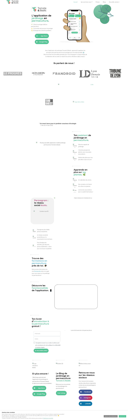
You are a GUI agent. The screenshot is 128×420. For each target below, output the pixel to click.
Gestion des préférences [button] (111, 416)
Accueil (75, 2)
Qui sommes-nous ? (86, 2)
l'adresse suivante (48, 418)
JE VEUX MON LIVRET (41, 350)
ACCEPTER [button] (122, 416)
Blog (104, 2)
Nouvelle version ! (114, 2)
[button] (42, 36)
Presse (98, 2)
